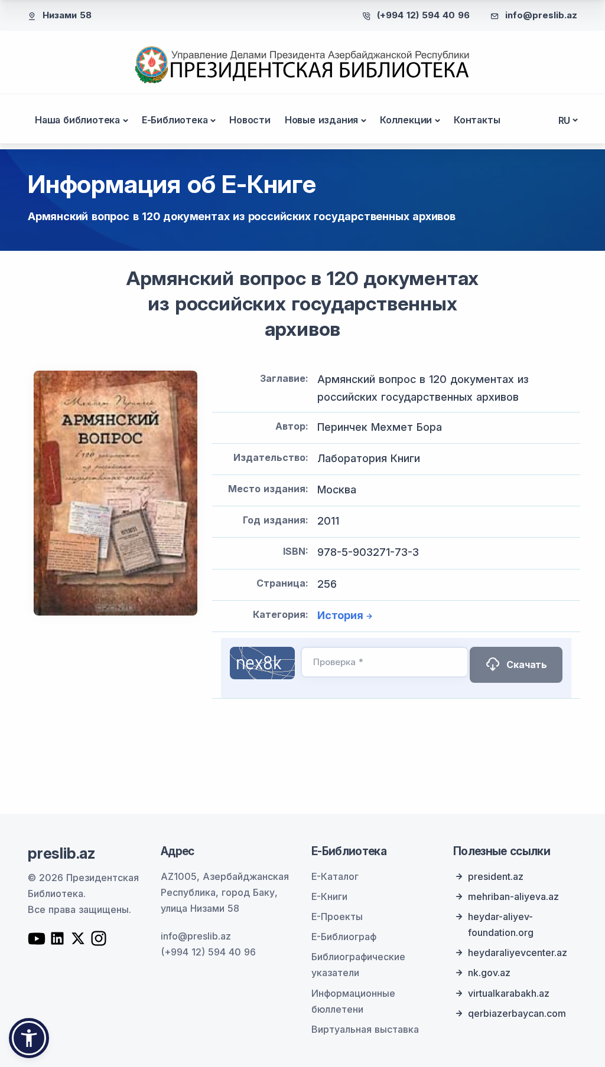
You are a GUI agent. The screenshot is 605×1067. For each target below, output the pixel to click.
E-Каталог (335, 876)
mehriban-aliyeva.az (513, 896)
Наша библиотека (77, 120)
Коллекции (406, 120)
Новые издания (321, 120)
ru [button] (564, 120)
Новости (250, 120)
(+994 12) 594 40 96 (423, 15)
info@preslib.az (541, 15)
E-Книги (329, 896)
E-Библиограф (343, 936)
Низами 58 (67, 15)
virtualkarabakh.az (508, 993)
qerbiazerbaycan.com (517, 1013)
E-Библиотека (175, 120)
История (340, 615)
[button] (29, 1038)
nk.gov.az (489, 972)
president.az (495, 876)
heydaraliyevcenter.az (517, 952)
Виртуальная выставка (365, 1029)
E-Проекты (337, 916)
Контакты (477, 120)
